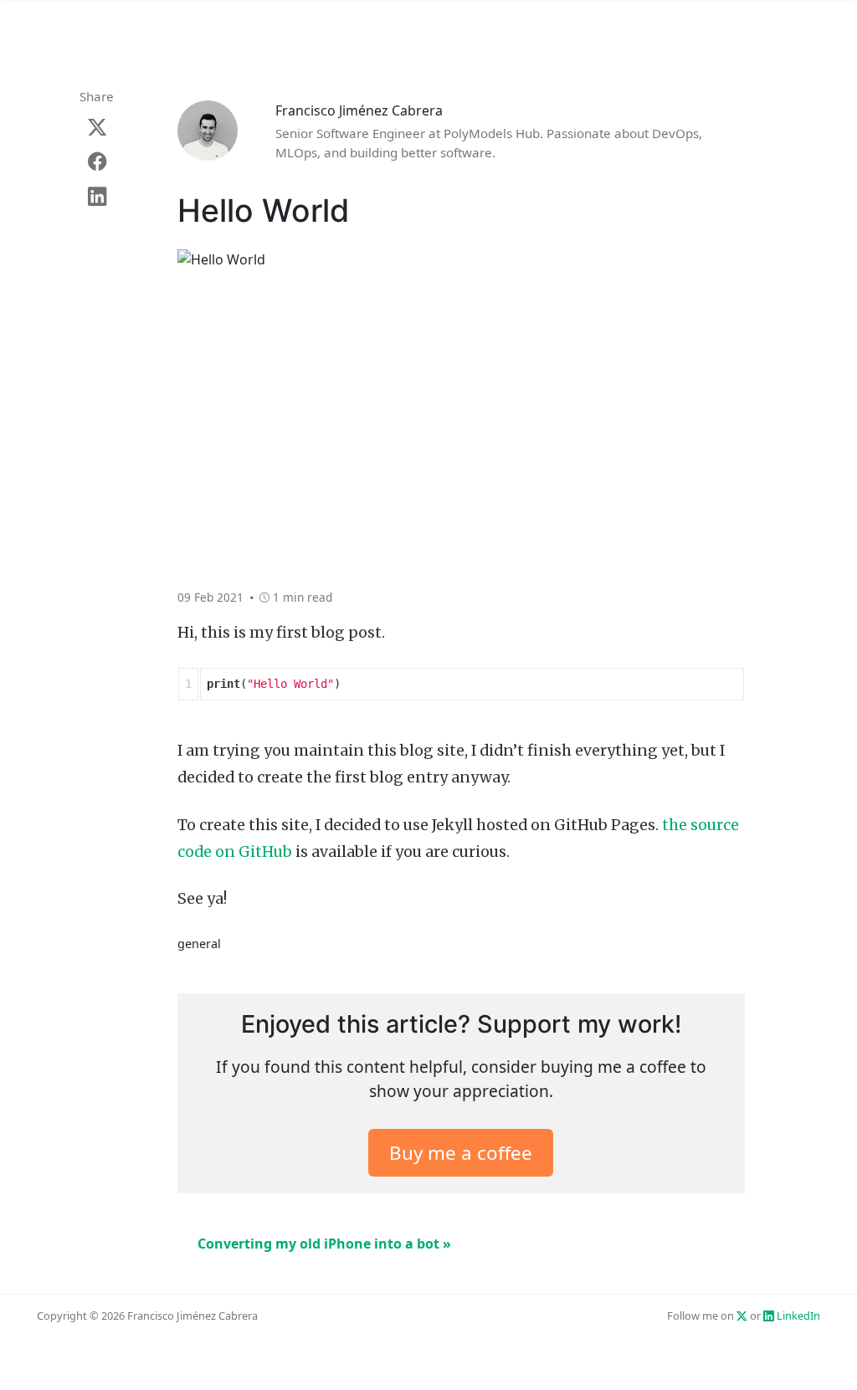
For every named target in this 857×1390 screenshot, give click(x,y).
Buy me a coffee (460, 1153)
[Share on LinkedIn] (97, 196)
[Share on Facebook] (97, 161)
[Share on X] (97, 127)
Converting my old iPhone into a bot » (324, 1243)
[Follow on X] (741, 1315)
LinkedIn (797, 1315)
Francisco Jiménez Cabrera (359, 110)
